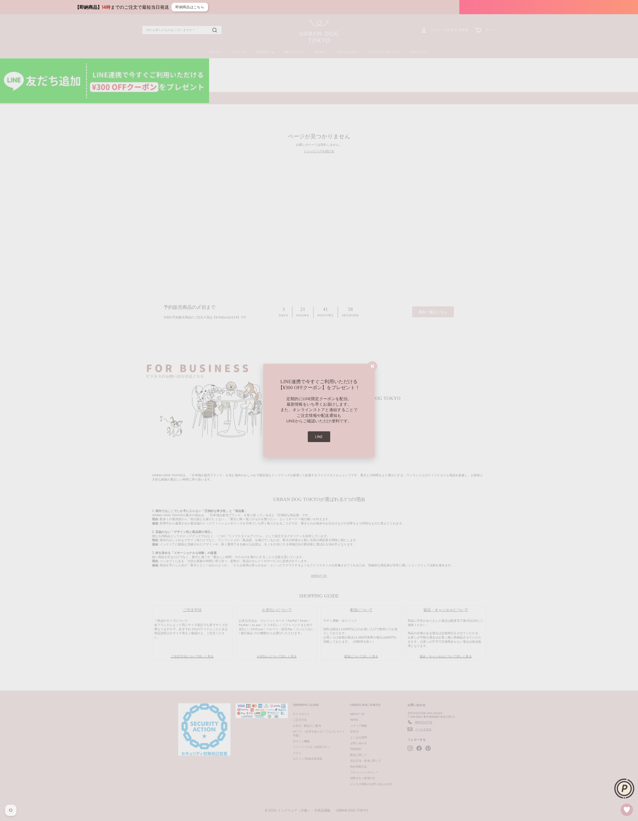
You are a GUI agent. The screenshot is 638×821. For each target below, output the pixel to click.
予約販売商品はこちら (465, 6)
